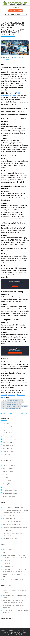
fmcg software (22, 406)
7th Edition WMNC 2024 (10, 538)
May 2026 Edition (8, 475)
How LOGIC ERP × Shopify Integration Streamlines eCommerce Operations (14, 580)
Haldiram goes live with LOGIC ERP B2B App (14, 575)
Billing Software (7, 442)
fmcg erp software (8, 406)
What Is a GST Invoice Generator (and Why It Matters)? (15, 611)
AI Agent (5, 552)
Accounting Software (9, 427)
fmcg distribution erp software (12, 402)
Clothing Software (8, 448)
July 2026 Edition (8, 468)
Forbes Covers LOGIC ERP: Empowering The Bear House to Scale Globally (14, 570)
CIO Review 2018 (8, 563)
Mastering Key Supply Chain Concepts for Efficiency (15, 596)
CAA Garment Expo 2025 (10, 515)
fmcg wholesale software (11, 408)
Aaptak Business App (9, 549)
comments (6, 59)
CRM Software (7, 454)
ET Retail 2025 (7, 530)
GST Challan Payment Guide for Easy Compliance (13, 606)
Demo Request (22, 632)
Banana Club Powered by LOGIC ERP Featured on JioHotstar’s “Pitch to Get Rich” (15, 556)
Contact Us (15, 7)
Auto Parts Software (9, 433)
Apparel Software (8, 430)
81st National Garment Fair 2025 (12, 521)
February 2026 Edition (9, 484)
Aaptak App (6, 423)
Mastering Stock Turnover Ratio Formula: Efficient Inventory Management (15, 601)
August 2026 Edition (9, 465)
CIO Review (6, 560)
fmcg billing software (15, 400)
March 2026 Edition (8, 481)
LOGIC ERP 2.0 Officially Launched (13, 507)
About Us (6, 632)
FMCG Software (18, 57)
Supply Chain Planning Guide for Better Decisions (14, 591)
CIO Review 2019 (8, 566)
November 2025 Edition (10, 493)
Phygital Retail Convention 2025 (12, 524)
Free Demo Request (15, 10)
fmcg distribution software (11, 404)
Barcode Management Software (12, 436)
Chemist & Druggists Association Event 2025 (16, 527)
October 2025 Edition (9, 496)
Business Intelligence (9, 445)
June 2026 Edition (8, 471)
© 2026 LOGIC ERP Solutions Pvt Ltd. (10, 630)
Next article (23, 413)
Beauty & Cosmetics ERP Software (13, 439)
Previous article (9, 413)
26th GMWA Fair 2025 (9, 518)
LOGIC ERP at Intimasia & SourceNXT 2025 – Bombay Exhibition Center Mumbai (15, 511)
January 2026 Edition (9, 487)
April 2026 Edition (8, 478)
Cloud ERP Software (9, 451)
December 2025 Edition (10, 490)
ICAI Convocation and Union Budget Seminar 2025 (13, 534)
